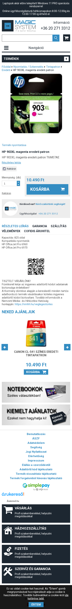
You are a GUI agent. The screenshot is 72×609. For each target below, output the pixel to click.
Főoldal (6, 66)
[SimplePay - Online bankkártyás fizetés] (36, 489)
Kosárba (39, 189)
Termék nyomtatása (14, 145)
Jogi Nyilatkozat (36, 451)
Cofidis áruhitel (37, 231)
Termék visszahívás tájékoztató (36, 473)
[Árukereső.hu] (13, 495)
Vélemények (11, 231)
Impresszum (36, 460)
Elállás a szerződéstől (36, 465)
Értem (36, 604)
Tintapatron (53, 66)
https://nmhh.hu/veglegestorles (34, 304)
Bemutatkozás (36, 434)
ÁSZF (36, 438)
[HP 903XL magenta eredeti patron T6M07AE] (36, 103)
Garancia (39, 226)
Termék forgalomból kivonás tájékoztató (36, 478)
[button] (18, 182)
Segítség (36, 447)
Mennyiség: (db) (11, 177)
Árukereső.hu (13, 501)
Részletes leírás (11, 162)
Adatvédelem (36, 443)
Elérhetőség (36, 456)
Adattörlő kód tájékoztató (36, 469)
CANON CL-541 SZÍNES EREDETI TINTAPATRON (36, 353)
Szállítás (58, 226)
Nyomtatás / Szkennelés (28, 66)
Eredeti (6, 70)
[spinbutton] (9, 183)
